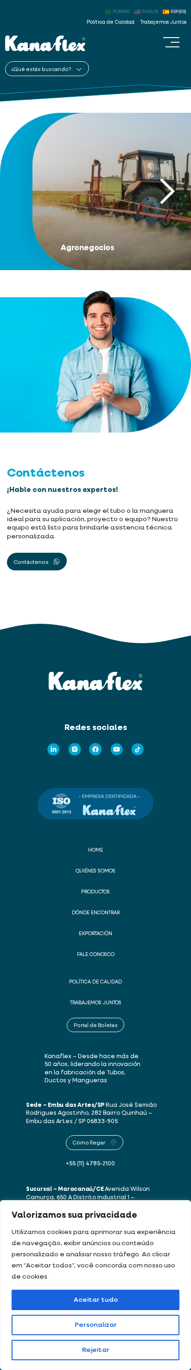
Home (95, 850)
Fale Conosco (96, 954)
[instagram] (74, 749)
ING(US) (150, 11)
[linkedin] (53, 749)
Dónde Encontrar (96, 913)
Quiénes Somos (95, 871)
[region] (95, 1285)
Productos (95, 892)
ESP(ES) (178, 11)
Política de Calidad (110, 22)
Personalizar (96, 1325)
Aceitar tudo (96, 1300)
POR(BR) (121, 11)
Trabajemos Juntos (163, 22)
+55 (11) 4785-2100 (90, 1164)
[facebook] (95, 749)
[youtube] (116, 749)
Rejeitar (95, 1350)
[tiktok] (137, 749)
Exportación (95, 933)
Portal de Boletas (96, 1025)
